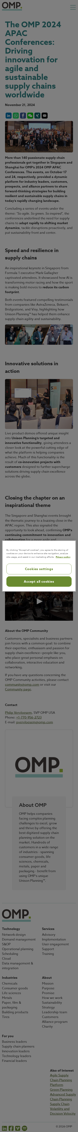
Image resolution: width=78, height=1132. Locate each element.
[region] (39, 566)
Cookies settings (39, 568)
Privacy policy (63, 556)
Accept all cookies (39, 581)
